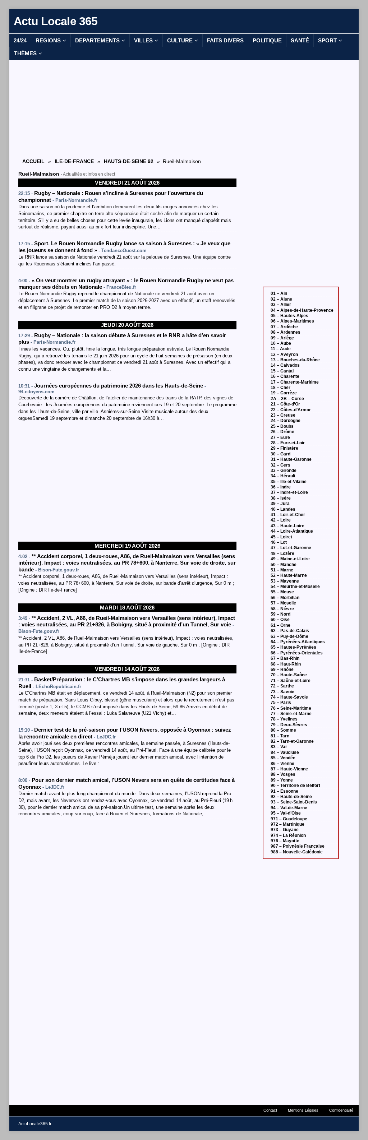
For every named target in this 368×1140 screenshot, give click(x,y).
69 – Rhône (282, 669)
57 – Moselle (283, 603)
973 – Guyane (285, 829)
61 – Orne (280, 625)
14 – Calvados (285, 365)
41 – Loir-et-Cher (288, 514)
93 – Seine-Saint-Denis (294, 802)
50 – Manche (283, 564)
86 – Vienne (282, 763)
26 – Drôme (282, 431)
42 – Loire (281, 520)
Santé (300, 40)
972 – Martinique (287, 824)
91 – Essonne (284, 791)
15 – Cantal (282, 371)
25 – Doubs (282, 426)
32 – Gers (280, 465)
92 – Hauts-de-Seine (291, 796)
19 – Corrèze (284, 392)
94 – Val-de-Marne (289, 807)
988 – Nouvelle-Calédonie (297, 851)
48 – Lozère (282, 553)
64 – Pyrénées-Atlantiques (298, 641)
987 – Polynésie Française (298, 846)
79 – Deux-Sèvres (289, 724)
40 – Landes (283, 509)
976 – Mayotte (285, 840)
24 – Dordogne (285, 420)
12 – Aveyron (284, 354)
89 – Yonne (282, 780)
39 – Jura (280, 503)
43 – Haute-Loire (287, 525)
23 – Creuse (283, 415)
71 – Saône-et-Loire (290, 680)
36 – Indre (281, 487)
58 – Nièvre (282, 608)
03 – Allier (281, 304)
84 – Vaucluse (285, 752)
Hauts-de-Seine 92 (128, 161)
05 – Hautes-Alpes (289, 315)
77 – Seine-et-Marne (291, 713)
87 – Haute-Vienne (289, 768)
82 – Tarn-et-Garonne (292, 741)
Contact (270, 1110)
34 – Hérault (283, 475)
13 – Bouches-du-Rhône (295, 359)
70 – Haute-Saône (289, 674)
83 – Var (279, 746)
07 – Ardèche (284, 326)
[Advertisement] (127, 108)
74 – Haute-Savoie (289, 697)
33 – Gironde (283, 470)
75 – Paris (281, 702)
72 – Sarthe (282, 686)
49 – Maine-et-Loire (290, 558)
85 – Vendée (283, 757)
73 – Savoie (282, 691)
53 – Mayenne (285, 581)
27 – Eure (280, 437)
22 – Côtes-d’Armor (291, 409)
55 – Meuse (282, 591)
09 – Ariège (282, 337)
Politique (267, 40)
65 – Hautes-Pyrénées (293, 647)
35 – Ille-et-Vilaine (289, 481)
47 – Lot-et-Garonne (291, 547)
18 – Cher (280, 387)
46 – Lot (279, 542)
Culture (180, 40)
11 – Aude (281, 348)
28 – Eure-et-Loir (288, 442)
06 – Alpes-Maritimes (292, 321)
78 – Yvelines (284, 719)
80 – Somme (283, 730)
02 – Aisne (281, 299)
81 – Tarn (280, 735)
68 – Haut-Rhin (286, 664)
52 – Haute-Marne (289, 575)
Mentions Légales (303, 1110)
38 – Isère (281, 498)
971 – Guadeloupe (289, 818)
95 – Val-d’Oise (286, 813)
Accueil (33, 161)
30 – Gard (280, 454)
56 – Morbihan (285, 597)
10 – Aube (281, 343)
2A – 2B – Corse (287, 398)
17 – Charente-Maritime (295, 382)
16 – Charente (285, 376)
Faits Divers (225, 40)
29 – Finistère (284, 448)
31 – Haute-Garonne (291, 459)
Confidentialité (341, 1110)
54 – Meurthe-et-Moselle (295, 586)
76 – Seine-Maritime (291, 708)
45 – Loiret (281, 536)
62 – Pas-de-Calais (290, 630)
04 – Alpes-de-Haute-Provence (302, 310)
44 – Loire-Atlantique (292, 531)
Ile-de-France (74, 161)
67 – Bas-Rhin (285, 658)
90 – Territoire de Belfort (295, 785)
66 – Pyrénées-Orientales (297, 652)
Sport (327, 40)
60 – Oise (280, 619)
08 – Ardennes (285, 332)
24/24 (20, 40)
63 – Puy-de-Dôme (289, 636)
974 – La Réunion (288, 835)
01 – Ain (279, 293)
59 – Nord (280, 614)
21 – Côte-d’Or (285, 404)
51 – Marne (282, 570)
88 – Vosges (283, 774)
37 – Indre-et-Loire (289, 492)
